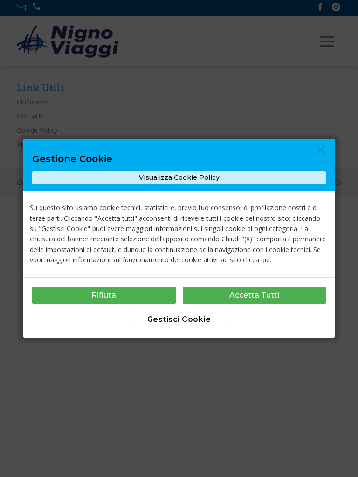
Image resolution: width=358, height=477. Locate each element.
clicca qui (256, 259)
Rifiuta (103, 295)
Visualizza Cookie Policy (179, 177)
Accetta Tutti (254, 295)
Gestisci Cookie (179, 319)
